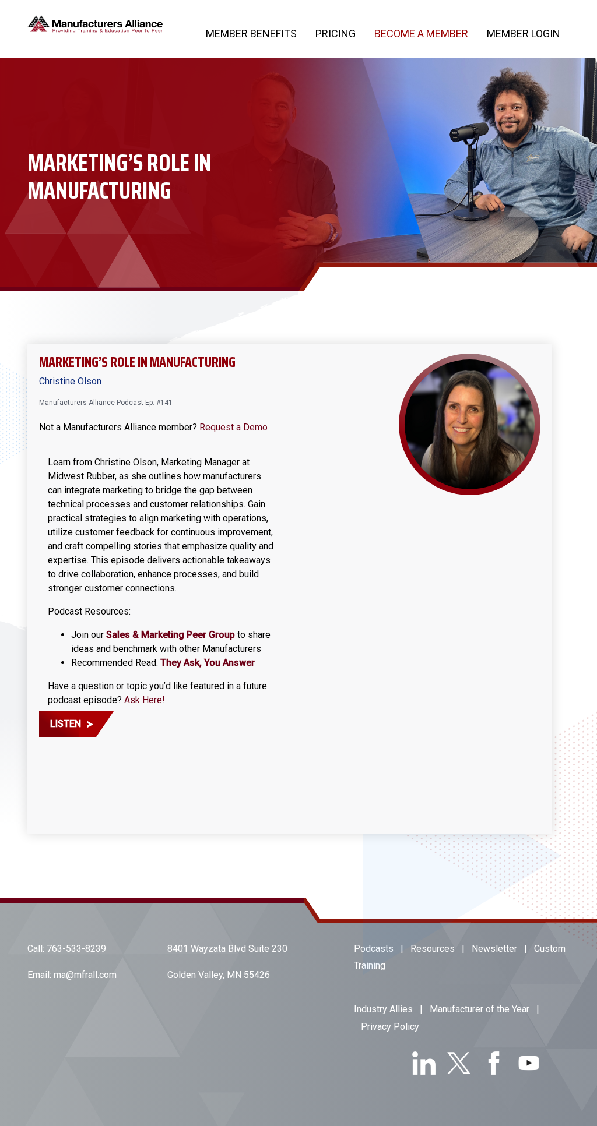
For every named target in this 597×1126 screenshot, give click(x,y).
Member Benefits (251, 33)
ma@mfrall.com (85, 974)
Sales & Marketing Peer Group (170, 634)
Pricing (335, 33)
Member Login (523, 33)
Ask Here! (144, 699)
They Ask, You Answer (207, 662)
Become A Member (421, 33)
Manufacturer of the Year (479, 1009)
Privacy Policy (390, 1026)
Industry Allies (383, 1009)
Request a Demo (233, 427)
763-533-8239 (76, 948)
